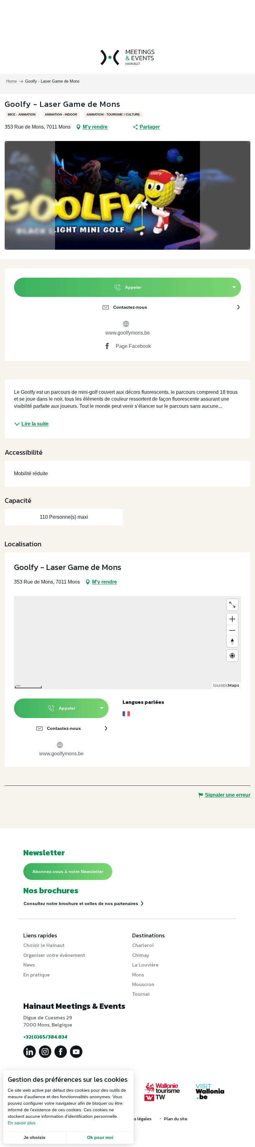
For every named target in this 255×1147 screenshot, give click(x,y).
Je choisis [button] (34, 1137)
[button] (127, 195)
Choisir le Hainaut (43, 945)
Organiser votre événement (54, 955)
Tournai (141, 994)
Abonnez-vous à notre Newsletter (67, 871)
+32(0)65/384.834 (45, 1036)
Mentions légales (134, 1119)
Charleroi (143, 945)
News (29, 964)
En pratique (36, 974)
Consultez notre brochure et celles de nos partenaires (81, 903)
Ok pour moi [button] (100, 1137)
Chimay (141, 955)
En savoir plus (21, 1122)
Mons (138, 974)
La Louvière (145, 964)
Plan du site (175, 1119)
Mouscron (143, 984)
